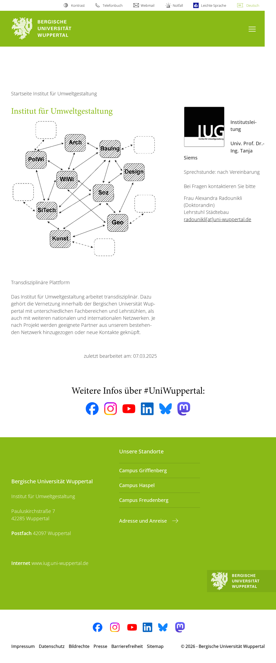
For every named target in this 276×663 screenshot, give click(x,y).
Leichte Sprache (213, 5)
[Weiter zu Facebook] (92, 408)
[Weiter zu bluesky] (165, 408)
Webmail (147, 5)
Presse (100, 646)
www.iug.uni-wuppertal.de (60, 563)
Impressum (23, 646)
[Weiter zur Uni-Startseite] (51, 28)
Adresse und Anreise (143, 521)
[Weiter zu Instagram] (110, 408)
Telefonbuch (113, 5)
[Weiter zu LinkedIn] (147, 408)
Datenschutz (52, 646)
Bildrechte (79, 646)
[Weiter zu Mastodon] (183, 409)
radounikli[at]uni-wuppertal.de (217, 219)
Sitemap (155, 646)
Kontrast (77, 5)
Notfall (178, 5)
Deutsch (252, 5)
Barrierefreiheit (127, 646)
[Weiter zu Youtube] (128, 408)
